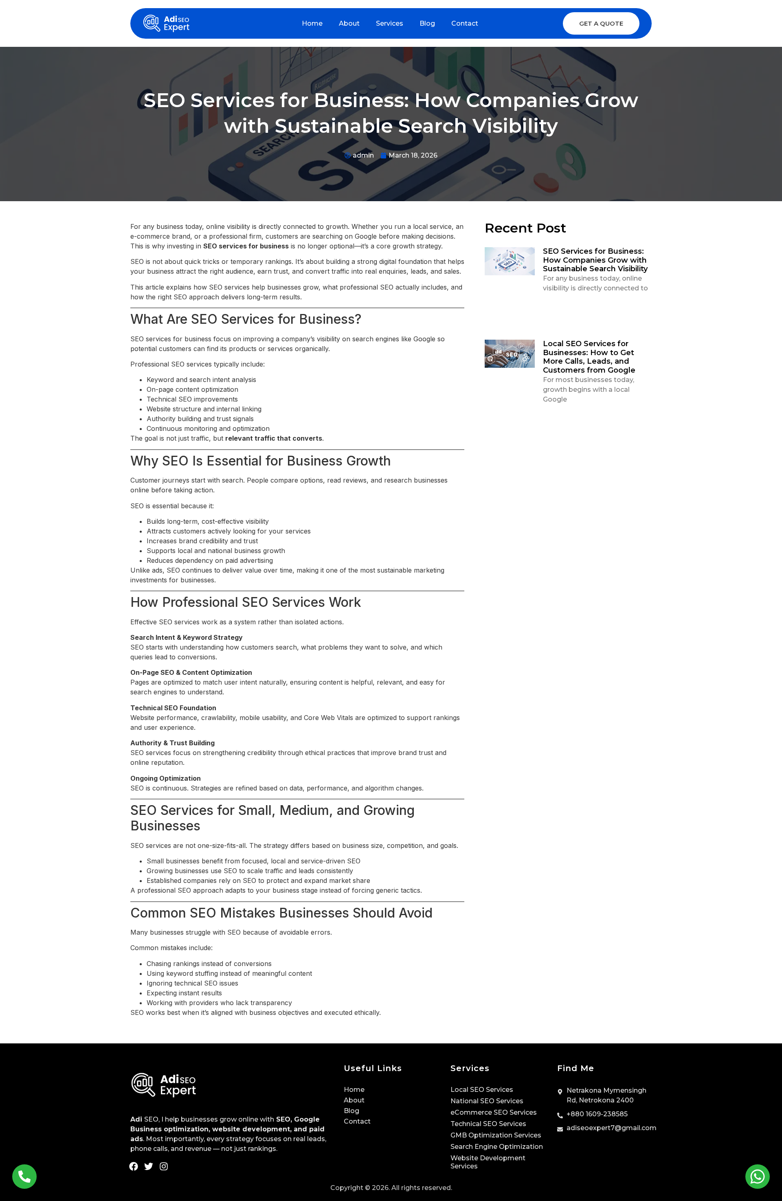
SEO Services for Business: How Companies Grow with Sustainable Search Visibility (595, 260)
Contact (464, 23)
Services (389, 23)
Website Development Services (487, 1162)
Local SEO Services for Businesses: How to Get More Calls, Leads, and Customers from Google (589, 357)
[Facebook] (133, 1166)
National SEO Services (486, 1101)
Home (312, 23)
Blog (427, 23)
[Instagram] (163, 1166)
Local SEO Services (481, 1089)
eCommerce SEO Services (493, 1112)
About (349, 23)
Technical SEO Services (488, 1124)
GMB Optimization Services (495, 1135)
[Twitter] (148, 1166)
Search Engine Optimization (496, 1147)
